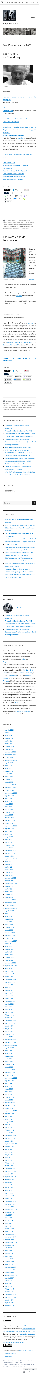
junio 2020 (8, 916)
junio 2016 (8, 1007)
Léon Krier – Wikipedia (11, 121)
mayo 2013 (9, 1089)
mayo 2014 (9, 1056)
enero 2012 (9, 1133)
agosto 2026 (9, 730)
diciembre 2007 (10, 1267)
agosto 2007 (9, 1278)
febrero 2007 (9, 1289)
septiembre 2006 (11, 1303)
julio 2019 (8, 944)
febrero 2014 (9, 1064)
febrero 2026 (9, 746)
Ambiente (6, 222)
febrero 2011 (9, 1163)
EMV (10, 407)
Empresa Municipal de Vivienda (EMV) (20, 342)
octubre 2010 (9, 1174)
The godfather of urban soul (13, 135)
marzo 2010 (9, 1193)
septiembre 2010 (11, 1176)
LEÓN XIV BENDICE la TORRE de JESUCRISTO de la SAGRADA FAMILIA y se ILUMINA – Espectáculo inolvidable (20, 452)
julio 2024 (8, 798)
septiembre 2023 (11, 826)
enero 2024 (9, 815)
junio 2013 (8, 1086)
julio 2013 (8, 1083)
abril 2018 (8, 968)
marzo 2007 (9, 1286)
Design (32, 222)
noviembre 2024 (10, 787)
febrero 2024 (9, 812)
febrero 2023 (9, 845)
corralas (19, 295)
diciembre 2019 (10, 933)
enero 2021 (9, 897)
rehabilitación (28, 407)
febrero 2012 (9, 1130)
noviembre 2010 (10, 1171)
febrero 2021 (9, 894)
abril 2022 (8, 867)
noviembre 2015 (10, 1023)
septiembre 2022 (11, 859)
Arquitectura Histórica (28, 403)
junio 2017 (8, 987)
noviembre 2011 (10, 1138)
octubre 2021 (9, 881)
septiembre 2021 (11, 883)
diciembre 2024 (10, 785)
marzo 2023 (9, 842)
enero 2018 (9, 976)
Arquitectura (20, 222)
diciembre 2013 (10, 1070)
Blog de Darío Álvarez (22, 711)
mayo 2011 (9, 1155)
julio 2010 (8, 1182)
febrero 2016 (9, 1015)
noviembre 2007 (10, 1270)
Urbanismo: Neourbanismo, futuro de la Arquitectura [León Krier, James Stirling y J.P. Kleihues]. (19, 129)
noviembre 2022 (10, 853)
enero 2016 (9, 1018)
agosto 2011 (9, 1146)
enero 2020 (9, 930)
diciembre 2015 (10, 1020)
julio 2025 (8, 765)
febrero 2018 (9, 974)
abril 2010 (8, 1190)
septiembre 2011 (11, 1144)
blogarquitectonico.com (26, 1334)
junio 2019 (8, 946)
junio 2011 (8, 1152)
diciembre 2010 (10, 1168)
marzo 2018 (9, 971)
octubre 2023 (9, 823)
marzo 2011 (9, 1160)
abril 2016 (8, 1009)
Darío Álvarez (19, 703)
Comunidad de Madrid (10, 345)
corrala (30, 323)
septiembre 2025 (11, 760)
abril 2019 (8, 952)
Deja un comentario (17, 409)
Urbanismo (6, 226)
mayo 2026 (9, 738)
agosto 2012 (9, 1113)
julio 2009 (8, 1215)
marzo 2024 (9, 809)
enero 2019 (9, 960)
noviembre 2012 (10, 1105)
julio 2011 (8, 1149)
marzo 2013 (9, 1094)
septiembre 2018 (11, 965)
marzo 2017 (9, 993)
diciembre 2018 (10, 963)
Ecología (10, 224)
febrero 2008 (9, 1261)
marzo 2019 (9, 955)
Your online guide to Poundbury (13, 179)
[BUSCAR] (34, 503)
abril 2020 (8, 922)
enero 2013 (9, 1100)
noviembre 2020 (10, 902)
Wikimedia (13, 675)
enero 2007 (9, 1292)
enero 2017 (9, 998)
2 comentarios (25, 228)
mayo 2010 (9, 1187)
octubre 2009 (9, 1207)
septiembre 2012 (11, 1111)
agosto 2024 (9, 796)
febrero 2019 (9, 957)
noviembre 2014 (10, 1042)
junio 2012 (8, 1119)
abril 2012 (8, 1124)
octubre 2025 (9, 757)
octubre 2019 (9, 938)
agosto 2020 (9, 911)
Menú (33, 17)
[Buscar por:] (17, 503)
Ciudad (27, 222)
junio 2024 (8, 801)
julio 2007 (8, 1281)
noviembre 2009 (10, 1204)
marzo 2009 (9, 1226)
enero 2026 (9, 749)
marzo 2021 (9, 892)
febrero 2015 (9, 1034)
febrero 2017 (9, 996)
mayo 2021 (9, 886)
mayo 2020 (9, 919)
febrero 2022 (9, 872)
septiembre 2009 (11, 1209)
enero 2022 (9, 875)
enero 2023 (9, 848)
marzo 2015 (9, 1031)
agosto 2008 (9, 1245)
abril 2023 (8, 839)
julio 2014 (8, 1050)
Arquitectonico (10, 23)
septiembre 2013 (11, 1078)
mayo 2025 (9, 771)
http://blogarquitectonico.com (13, 1342)
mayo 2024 (9, 804)
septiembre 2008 (11, 1242)
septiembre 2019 (11, 941)
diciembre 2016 (10, 1001)
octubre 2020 (9, 905)
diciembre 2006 (10, 1294)
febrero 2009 (9, 1229)
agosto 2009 (9, 1212)
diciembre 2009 (10, 1201)
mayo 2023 (9, 837)
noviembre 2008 (10, 1237)
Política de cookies (20, 1366)
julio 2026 (8, 733)
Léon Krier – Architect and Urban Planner (17, 119)
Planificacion (22, 224)
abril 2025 (8, 774)
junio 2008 (8, 1250)
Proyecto (29, 224)
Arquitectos (12, 222)
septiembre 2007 (11, 1275)
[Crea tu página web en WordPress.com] (19, 2)
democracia (14, 226)
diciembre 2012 (10, 1103)
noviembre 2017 (10, 982)
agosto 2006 (9, 1305)
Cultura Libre (7, 1356)
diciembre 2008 (10, 1234)
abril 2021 (8, 889)
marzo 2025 (9, 776)
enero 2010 (9, 1198)
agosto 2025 (9, 763)
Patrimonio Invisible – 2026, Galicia (17, 439)
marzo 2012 (9, 1127)
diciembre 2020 (10, 900)
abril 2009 (8, 1223)
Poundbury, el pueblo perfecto (13, 173)
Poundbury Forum (9, 163)
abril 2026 (8, 741)
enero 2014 (9, 1067)
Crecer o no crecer (11, 544)
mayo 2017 (9, 990)
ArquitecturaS (8, 662)
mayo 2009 (9, 1220)
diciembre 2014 (10, 1039)
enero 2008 (9, 1264)
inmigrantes (15, 407)
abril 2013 (8, 1092)
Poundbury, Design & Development (15, 171)
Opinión (15, 224)
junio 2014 (8, 1053)
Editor (24, 659)
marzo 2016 (9, 1012)
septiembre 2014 (11, 1045)
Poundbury (21, 138)
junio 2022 (8, 861)
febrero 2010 (9, 1196)
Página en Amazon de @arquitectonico (18, 447)
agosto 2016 (9, 1004)
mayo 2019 (9, 949)
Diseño (5, 224)
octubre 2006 (9, 1300)
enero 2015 (9, 1037)
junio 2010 (8, 1185)
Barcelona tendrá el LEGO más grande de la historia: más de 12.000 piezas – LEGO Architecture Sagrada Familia (19, 461)
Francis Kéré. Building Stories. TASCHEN (19, 431)
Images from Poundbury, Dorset (14, 176)
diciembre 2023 (10, 818)
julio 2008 (8, 1248)
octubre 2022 (9, 856)
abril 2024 (8, 807)
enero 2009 (9, 1231)
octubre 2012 (9, 1108)
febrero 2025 (9, 779)
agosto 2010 (9, 1179)
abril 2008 (8, 1256)
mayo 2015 (9, 1029)
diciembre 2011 (10, 1135)
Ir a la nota (7, 108)
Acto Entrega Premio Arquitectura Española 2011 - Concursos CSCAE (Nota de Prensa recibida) (20, 527)
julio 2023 (8, 831)
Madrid (31, 279)
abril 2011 (8, 1157)
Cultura (18, 403)
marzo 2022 (9, 870)
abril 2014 (8, 1059)
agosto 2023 (9, 828)
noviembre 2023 (10, 820)
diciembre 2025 (10, 752)
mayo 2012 (9, 1122)
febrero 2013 (9, 1097)
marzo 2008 (9, 1259)
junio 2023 (8, 834)
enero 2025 (9, 782)
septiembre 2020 (11, 908)
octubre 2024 (9, 790)
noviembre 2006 (10, 1297)
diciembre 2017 (10, 979)
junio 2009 (8, 1218)
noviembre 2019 (10, 935)
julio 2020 (8, 913)
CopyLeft (25, 670)
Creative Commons (25, 673)
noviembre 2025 (10, 755)
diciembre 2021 (10, 878)
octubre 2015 (9, 1026)
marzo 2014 (9, 1061)
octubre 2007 (9, 1272)
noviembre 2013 (10, 1072)
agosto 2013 (9, 1081)
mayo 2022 (9, 864)
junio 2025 (8, 768)
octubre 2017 (9, 985)
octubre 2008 (9, 1240)
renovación (6, 409)
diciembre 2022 (10, 850)
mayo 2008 (9, 1253)
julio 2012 (8, 1116)
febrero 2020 (9, 927)
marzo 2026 (9, 744)
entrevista (27, 226)
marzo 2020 (9, 924)
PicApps (6, 681)
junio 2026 (8, 735)
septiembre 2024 (11, 793)
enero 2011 (9, 1166)
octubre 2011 (9, 1141)
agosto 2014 (9, 1048)
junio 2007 (8, 1283)
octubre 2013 (9, 1075)
